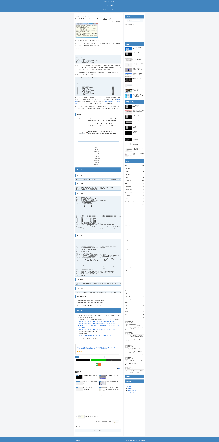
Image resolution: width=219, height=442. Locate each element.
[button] (113, 360)
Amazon (79, 351)
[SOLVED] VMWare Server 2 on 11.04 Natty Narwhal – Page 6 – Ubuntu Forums (96, 329)
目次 (97, 145)
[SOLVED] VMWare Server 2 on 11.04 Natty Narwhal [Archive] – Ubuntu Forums (96, 321)
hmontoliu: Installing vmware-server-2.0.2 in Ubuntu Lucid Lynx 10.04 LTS (94, 335)
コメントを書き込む (98, 430)
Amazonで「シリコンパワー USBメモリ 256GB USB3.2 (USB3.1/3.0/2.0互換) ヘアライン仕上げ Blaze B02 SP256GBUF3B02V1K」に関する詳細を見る (97, 348)
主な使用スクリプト (99, 162)
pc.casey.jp (129, 386)
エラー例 (96, 149)
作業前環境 (97, 158)
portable (129, 388)
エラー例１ (97, 151)
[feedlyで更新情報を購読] (97, 364)
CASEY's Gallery (131, 390)
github (96, 147)
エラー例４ (97, 156)
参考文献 (96, 164)
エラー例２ (97, 153)
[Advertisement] (88, 53)
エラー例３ (97, 154)
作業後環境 (97, 160)
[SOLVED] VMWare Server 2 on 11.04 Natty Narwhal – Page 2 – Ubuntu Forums (96, 323)
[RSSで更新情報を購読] (99, 364)
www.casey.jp (130, 384)
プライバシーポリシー (132, 392)
